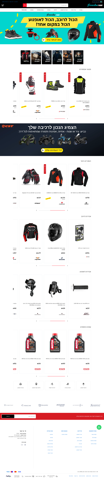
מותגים (31, 10)
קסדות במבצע (64, 434)
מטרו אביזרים (50, 431)
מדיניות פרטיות (82, 476)
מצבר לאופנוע (79, 437)
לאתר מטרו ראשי (96, 1)
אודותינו (51, 434)
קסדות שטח (94, 434)
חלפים (55, 10)
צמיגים (48, 10)
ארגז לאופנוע (79, 434)
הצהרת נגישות (5, 1)
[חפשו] (25, 5)
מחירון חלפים (50, 446)
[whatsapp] (99, 427)
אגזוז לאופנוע (79, 450)
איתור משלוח (50, 450)
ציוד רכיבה (73, 10)
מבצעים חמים (64, 431)
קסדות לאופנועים (92, 431)
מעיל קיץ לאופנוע (78, 446)
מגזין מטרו (51, 440)
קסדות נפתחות (93, 440)
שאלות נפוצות (50, 443)
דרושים (16, 1)
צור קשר (76, 476)
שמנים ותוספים (40, 10)
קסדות (81, 10)
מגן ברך (80, 443)
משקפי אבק (79, 440)
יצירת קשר (11, 1)
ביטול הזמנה (50, 453)
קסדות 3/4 (94, 437)
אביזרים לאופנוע (64, 10)
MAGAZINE (24, 10)
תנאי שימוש (88, 476)
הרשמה (8, 416)
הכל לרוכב (79, 431)
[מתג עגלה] (3, 5)
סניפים (51, 437)
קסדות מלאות (93, 443)
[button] (79, 92)
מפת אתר (71, 476)
